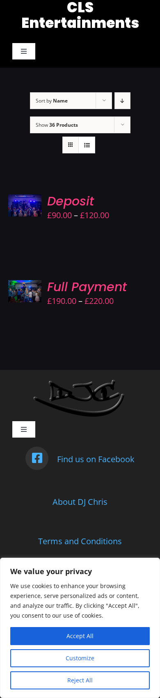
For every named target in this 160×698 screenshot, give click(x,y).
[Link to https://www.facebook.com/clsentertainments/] (36, 458)
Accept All (80, 636)
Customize (80, 658)
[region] (80, 628)
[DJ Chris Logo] (80, 382)
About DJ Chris (80, 501)
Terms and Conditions (80, 541)
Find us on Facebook (96, 459)
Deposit (70, 201)
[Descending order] (122, 100)
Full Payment (87, 287)
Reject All (80, 680)
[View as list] (87, 145)
